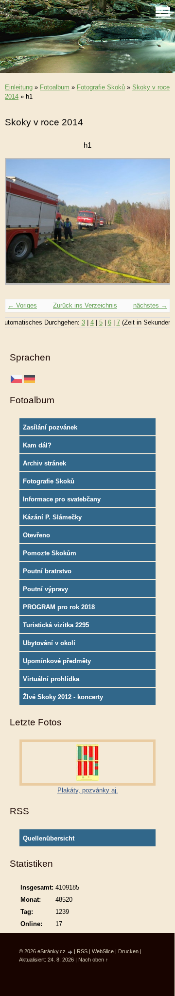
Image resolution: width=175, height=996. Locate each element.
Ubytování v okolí (49, 643)
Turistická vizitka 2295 (56, 625)
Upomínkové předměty (57, 661)
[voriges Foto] (21, 226)
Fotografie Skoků (101, 87)
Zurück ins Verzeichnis (85, 305)
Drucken (128, 951)
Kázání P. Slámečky (52, 517)
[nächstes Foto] (154, 226)
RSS (82, 951)
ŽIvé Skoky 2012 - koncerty (63, 697)
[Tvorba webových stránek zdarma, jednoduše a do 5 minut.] (70, 952)
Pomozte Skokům (49, 553)
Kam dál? (37, 445)
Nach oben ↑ (93, 959)
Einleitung (19, 87)
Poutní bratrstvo (47, 571)
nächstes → (150, 305)
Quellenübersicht (48, 838)
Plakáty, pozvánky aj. (87, 790)
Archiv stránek (44, 463)
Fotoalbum (55, 87)
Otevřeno (36, 535)
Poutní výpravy (45, 589)
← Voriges (22, 305)
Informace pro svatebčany (62, 499)
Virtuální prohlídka (51, 679)
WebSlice (103, 951)
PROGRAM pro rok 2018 (59, 607)
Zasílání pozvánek (50, 427)
